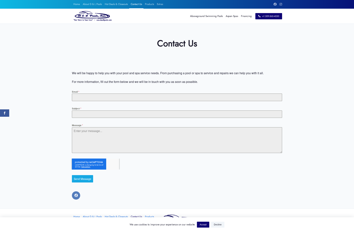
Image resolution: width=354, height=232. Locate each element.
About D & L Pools (92, 4)
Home (76, 4)
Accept (203, 224)
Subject (76, 108)
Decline (218, 224)
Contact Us (136, 4)
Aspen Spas (232, 16)
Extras (160, 4)
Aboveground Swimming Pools (206, 16)
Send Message (82, 179)
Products (149, 4)
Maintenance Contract (85, 13)
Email (75, 91)
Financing (246, 16)
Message (77, 125)
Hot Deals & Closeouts (116, 4)
